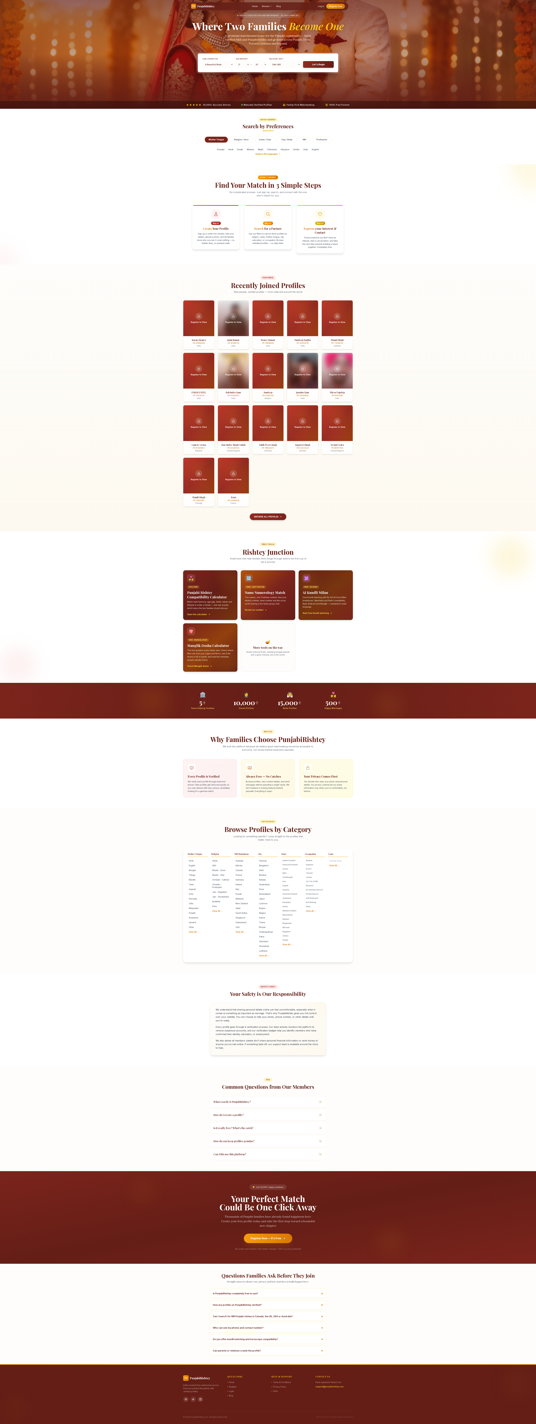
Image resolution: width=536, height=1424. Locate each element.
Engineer (309, 865)
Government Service (314, 890)
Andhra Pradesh (289, 860)
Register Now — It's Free (266, 1238)
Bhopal (262, 927)
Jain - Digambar (219, 892)
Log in (321, 6)
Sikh (214, 865)
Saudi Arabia (241, 913)
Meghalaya (287, 923)
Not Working (311, 902)
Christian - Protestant (217, 885)
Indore (262, 917)
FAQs (275, 1391)
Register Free (335, 6)
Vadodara (263, 941)
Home (255, 6)
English (315, 149)
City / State (286, 139)
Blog (278, 6)
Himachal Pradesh (290, 894)
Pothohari (272, 149)
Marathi (192, 880)
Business (310, 886)
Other (191, 927)
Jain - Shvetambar (220, 897)
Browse (265, 6)
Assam (285, 869)
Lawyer (309, 877)
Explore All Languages (267, 154)
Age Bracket (242, 59)
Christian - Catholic (220, 880)
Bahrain (239, 865)
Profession (321, 139)
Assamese (193, 917)
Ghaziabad (264, 946)
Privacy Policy (279, 1387)
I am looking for (210, 59)
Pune (261, 889)
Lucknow (263, 903)
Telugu (192, 875)
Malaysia (240, 898)
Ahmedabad (264, 894)
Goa (284, 881)
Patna (261, 936)
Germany (240, 880)
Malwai (250, 149)
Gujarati (192, 889)
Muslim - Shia (218, 875)
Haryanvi (285, 149)
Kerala (285, 906)
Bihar (285, 873)
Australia (239, 861)
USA (238, 927)
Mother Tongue (216, 139)
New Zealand (242, 903)
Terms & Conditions (282, 1382)
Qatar (238, 908)
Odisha (285, 936)
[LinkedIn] (200, 1399)
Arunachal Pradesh (290, 865)
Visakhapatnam (266, 932)
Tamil (191, 884)
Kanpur (262, 908)
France (239, 875)
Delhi (261, 870)
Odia (191, 903)
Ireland (239, 884)
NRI (304, 139)
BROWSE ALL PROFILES (266, 516)
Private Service (312, 894)
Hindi (230, 149)
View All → (194, 932)
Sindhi (296, 149)
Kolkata (262, 880)
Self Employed (312, 898)
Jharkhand (287, 898)
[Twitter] (193, 1399)
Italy (237, 889)
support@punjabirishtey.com (329, 1386)
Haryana (286, 890)
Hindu (215, 861)
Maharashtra (288, 915)
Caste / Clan (265, 139)
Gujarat (285, 886)
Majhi (260, 149)
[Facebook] (186, 1399)
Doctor (309, 869)
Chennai (263, 861)
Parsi (214, 906)
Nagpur (262, 913)
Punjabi (220, 149)
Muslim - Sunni (218, 870)
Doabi (240, 149)
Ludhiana (263, 951)
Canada (239, 870)
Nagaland (286, 932)
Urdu (305, 149)
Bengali (192, 870)
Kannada (193, 898)
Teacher (309, 873)
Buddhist (216, 901)
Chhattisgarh (288, 877)
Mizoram (286, 927)
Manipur (286, 919)
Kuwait (239, 894)
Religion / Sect (276, 59)
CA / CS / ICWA (312, 881)
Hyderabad (264, 884)
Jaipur (262, 898)
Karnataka (287, 902)
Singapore (240, 917)
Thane (262, 922)
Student (309, 860)
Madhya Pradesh (289, 911)
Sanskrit (192, 922)
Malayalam (193, 908)
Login (231, 1391)
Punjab (285, 940)
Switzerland (241, 922)
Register (233, 1387)
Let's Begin (318, 64)
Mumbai (262, 875)
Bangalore (264, 865)
